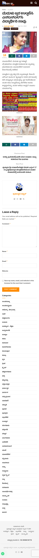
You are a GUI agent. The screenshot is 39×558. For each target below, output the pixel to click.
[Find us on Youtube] (22, 552)
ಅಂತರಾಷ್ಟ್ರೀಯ (7, 305)
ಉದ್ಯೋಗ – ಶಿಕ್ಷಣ (7, 326)
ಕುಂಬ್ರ (4, 355)
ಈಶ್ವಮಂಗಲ (6, 318)
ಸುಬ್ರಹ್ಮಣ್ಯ (5, 504)
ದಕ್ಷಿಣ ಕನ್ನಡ (6, 384)
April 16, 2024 (22, 26)
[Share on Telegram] (26, 56)
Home (4, 10)
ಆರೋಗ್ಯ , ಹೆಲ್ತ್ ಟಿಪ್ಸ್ (8, 310)
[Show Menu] (31, 3)
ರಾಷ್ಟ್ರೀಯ (5, 471)
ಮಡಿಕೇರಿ (5, 442)
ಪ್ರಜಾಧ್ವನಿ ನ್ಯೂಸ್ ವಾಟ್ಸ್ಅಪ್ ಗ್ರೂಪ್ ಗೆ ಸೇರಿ (18, 529)
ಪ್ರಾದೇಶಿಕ (10, 10)
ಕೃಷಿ (3, 359)
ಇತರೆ (3, 314)
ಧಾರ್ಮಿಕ (5, 392)
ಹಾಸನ (4, 512)
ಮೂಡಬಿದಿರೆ (14, 29)
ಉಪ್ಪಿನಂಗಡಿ (6, 330)
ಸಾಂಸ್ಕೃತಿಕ (5, 496)
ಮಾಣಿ (4, 450)
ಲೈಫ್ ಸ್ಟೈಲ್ (6, 475)
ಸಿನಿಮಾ (4, 500)
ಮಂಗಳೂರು (6, 438)
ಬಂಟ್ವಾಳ (5, 421)
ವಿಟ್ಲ (3, 479)
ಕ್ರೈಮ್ (4, 367)
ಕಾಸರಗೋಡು (6, 347)
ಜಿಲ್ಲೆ (3, 376)
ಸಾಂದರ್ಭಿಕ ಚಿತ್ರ (7, 491)
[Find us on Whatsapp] (19, 552)
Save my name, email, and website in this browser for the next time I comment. (19, 282)
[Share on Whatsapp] (12, 56)
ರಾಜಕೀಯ (5, 463)
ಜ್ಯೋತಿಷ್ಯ (5, 380)
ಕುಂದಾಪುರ (6, 351)
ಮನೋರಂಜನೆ (7, 446)
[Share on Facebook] (19, 56)
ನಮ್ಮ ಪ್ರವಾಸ (6, 396)
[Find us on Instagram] (16, 552)
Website (5, 271)
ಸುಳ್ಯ (3, 508)
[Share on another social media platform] (34, 56)
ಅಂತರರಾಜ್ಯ (6, 301)
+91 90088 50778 (26, 540)
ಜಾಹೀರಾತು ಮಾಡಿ (18, 526)
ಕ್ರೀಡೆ (3, 363)
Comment (6, 224)
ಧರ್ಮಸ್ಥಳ (5, 388)
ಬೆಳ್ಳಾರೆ (4, 434)
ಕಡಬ (4, 339)
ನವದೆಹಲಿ (5, 401)
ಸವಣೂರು (5, 487)
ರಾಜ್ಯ (4, 467)
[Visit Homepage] (8, 3)
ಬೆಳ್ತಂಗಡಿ (5, 429)
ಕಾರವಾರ (5, 343)
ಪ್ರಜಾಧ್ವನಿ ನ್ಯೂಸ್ (9, 26)
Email (5, 261)
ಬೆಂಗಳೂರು (5, 425)
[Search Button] (36, 3)
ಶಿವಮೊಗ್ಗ (5, 483)
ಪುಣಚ (4, 409)
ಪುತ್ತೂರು (5, 413)
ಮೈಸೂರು (5, 458)
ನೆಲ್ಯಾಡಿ (4, 405)
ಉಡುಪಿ (4, 322)
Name (5, 251)
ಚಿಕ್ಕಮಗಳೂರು (6, 372)
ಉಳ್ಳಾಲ (4, 334)
